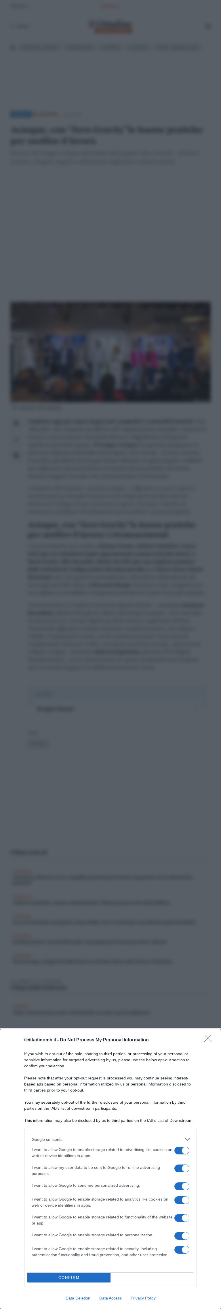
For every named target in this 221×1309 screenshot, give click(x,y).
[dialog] (110, 1169)
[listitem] (110, 1139)
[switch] (181, 1150)
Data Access (110, 1298)
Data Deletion (78, 1298)
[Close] (209, 1040)
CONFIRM (69, 1278)
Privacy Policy (143, 1298)
